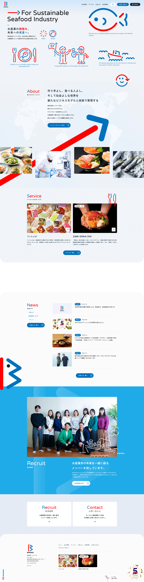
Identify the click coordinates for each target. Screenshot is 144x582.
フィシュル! (32, 236)
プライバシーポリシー (63, 548)
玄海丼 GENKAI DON (82, 236)
